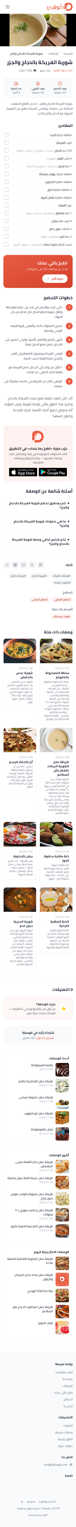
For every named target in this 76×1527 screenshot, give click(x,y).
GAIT (45, 1515)
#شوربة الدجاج (39, 575)
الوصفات (53, 53)
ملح (49, 189)
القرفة (62, 205)
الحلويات (68, 1425)
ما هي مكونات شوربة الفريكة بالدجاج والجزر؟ (41, 523)
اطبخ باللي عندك (63, 1392)
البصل (61, 166)
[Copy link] (6, 564)
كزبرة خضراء (50, 244)
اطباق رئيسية (65, 1439)
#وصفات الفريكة (61, 575)
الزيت (53, 135)
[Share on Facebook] (40, 564)
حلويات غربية (65, 1446)
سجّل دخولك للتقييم (63, 70)
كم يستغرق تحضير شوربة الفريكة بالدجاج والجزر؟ (39, 505)
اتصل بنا (68, 1406)
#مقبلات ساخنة (62, 582)
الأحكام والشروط (47, 1501)
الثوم (60, 158)
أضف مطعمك (64, 1372)
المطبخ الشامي (39, 599)
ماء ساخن (57, 221)
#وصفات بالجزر (18, 575)
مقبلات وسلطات (61, 616)
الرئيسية (68, 53)
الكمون (49, 182)
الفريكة (60, 142)
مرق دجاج (55, 228)
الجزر (62, 236)
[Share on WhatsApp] (23, 564)
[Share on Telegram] (15, 564)
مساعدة (67, 1379)
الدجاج (58, 150)
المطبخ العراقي (62, 599)
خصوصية (31, 1501)
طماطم (60, 213)
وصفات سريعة (64, 1432)
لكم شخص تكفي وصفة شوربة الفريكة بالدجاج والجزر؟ (40, 541)
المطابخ (68, 1399)
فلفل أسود (47, 197)
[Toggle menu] (7, 7)
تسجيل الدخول (45, 1038)
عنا (22, 1501)
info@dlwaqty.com (56, 1465)
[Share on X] (32, 564)
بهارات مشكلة (47, 174)
